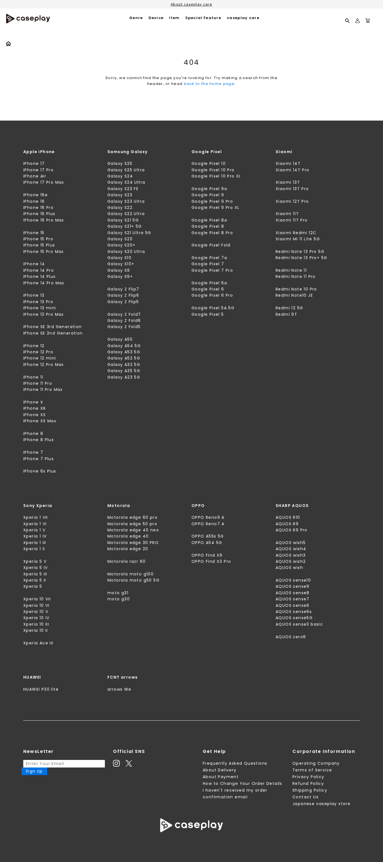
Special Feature (203, 17)
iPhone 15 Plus (39, 245)
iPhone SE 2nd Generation (53, 333)
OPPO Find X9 (207, 555)
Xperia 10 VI (36, 605)
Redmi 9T (286, 314)
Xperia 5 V (35, 561)
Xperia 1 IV (35, 536)
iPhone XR (34, 408)
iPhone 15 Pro (38, 239)
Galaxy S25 (119, 163)
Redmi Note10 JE (294, 295)
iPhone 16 (34, 201)
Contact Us (305, 797)
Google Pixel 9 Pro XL (215, 207)
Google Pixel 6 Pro (212, 295)
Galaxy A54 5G (124, 346)
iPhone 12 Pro (38, 352)
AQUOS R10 (288, 517)
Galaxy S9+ (120, 276)
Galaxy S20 (120, 239)
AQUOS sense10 (293, 580)
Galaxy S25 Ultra (126, 170)
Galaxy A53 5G (123, 352)
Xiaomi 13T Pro (292, 189)
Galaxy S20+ (121, 245)
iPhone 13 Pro (38, 302)
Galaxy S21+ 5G (124, 226)
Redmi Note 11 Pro (296, 276)
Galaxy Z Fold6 (124, 320)
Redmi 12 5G (289, 308)
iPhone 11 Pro (37, 383)
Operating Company (316, 763)
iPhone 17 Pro (38, 170)
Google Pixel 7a (209, 258)
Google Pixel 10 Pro (213, 170)
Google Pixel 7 (208, 264)
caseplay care (243, 17)
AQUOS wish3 (291, 555)
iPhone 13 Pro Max (43, 314)
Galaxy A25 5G (123, 371)
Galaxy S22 (119, 207)
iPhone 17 (34, 163)
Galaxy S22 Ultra (126, 213)
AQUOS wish (289, 567)
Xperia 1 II (34, 549)
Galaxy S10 (119, 258)
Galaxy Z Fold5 (124, 326)
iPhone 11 (33, 377)
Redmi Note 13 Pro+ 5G (301, 258)
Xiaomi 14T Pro (293, 170)
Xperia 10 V (35, 611)
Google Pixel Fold (211, 245)
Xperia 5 (32, 586)
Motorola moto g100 (130, 574)
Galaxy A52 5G (123, 358)
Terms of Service (312, 770)
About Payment (221, 777)
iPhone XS (34, 415)
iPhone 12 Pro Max (43, 364)
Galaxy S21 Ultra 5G (129, 233)
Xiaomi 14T (288, 163)
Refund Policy (308, 783)
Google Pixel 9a (209, 189)
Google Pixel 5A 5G (213, 308)
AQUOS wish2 (291, 561)
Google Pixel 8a (209, 220)
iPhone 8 (33, 433)
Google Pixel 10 (209, 163)
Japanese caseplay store (321, 803)
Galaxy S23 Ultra (126, 201)
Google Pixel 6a (209, 283)
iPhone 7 (33, 452)
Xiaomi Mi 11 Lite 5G (298, 239)
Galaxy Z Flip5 (123, 302)
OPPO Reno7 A (208, 524)
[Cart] (367, 21)
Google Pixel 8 (208, 226)
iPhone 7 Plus (38, 459)
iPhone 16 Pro (38, 207)
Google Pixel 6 (208, 289)
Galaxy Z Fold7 (124, 314)
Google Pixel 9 (208, 195)
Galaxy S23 (119, 195)
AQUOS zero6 (291, 637)
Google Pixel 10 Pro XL (216, 176)
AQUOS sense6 (293, 605)
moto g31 (117, 593)
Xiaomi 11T (287, 213)
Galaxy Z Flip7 (123, 289)
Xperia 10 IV (36, 618)
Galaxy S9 (118, 270)
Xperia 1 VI (35, 524)
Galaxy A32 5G (123, 364)
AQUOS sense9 (293, 586)
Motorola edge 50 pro (132, 524)
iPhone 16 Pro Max (43, 220)
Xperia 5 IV (35, 567)
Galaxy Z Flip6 (123, 295)
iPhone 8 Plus (38, 439)
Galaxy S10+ (120, 264)
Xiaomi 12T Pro (292, 201)
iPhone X (33, 402)
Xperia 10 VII (37, 599)
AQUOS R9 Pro (292, 530)
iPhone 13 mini (39, 308)
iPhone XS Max (39, 421)
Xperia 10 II (35, 630)
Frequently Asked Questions (235, 763)
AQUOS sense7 (293, 599)
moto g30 (118, 599)
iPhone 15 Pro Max (43, 251)
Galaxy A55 (120, 339)
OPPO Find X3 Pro (211, 561)
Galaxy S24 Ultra (126, 182)
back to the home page (209, 83)
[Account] (357, 23)
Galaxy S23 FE (123, 189)
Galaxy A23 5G (123, 377)
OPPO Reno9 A (208, 517)
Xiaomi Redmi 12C (296, 233)
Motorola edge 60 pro (132, 517)
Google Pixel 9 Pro (212, 201)
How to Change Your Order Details (242, 783)
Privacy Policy (308, 777)
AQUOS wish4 (291, 549)
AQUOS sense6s (294, 611)
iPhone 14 (34, 264)
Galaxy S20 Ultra (126, 251)
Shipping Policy (309, 790)
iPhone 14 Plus (39, 276)
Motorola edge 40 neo (133, 530)
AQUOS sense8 (293, 593)
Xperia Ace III (38, 643)
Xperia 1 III (34, 542)
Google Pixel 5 (208, 314)
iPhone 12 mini (39, 358)
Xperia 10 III (36, 624)
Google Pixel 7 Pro (212, 270)
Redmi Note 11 (291, 270)
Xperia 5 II (34, 580)
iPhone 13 (34, 295)
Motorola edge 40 (128, 536)
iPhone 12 (34, 346)
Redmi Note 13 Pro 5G (300, 251)
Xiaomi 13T (288, 182)
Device (156, 17)
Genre (136, 17)
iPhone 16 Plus (39, 213)
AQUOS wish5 (291, 542)
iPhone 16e (35, 195)
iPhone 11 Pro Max (43, 389)
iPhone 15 (34, 233)
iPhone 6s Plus (39, 471)
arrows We (119, 689)
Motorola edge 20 (127, 549)
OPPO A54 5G (207, 542)
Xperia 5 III (35, 574)
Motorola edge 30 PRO (133, 542)
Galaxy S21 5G (123, 220)
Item (174, 17)
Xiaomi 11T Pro (292, 220)
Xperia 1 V (34, 530)
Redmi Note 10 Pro (296, 289)
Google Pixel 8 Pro (212, 233)
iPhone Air (34, 176)
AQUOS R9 (287, 524)
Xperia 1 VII (35, 517)
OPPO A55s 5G (208, 536)
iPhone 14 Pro (38, 270)
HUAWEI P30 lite (41, 689)
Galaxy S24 (120, 176)
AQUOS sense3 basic (299, 624)
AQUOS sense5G (294, 618)
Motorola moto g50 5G (133, 580)
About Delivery (220, 770)
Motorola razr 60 (126, 561)
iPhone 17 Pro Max (43, 182)
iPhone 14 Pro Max (43, 283)
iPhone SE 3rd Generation (52, 326)
